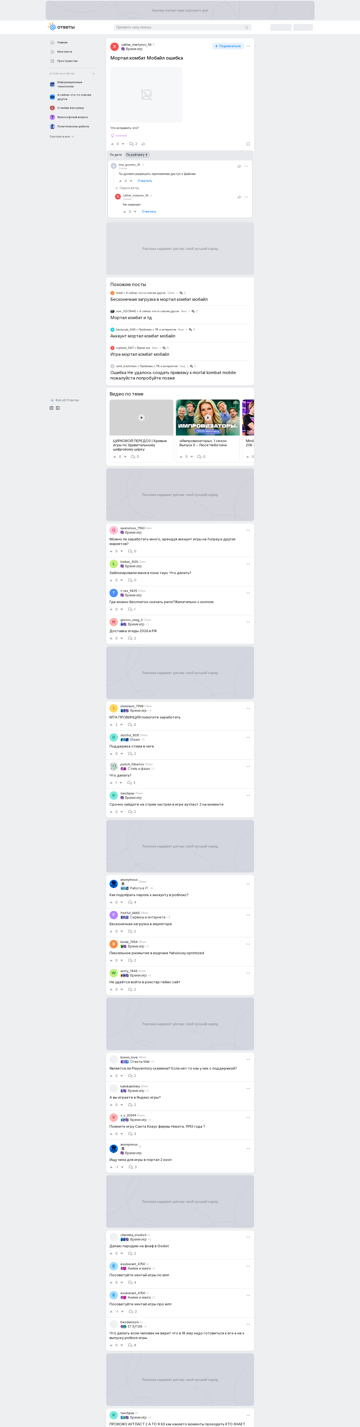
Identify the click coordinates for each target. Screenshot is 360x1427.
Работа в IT (139, 888)
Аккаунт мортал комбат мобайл (142, 336)
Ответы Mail (139, 1062)
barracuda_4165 (126, 329)
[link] (141, 431)
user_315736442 (126, 311)
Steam (135, 740)
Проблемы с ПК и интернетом (157, 329)
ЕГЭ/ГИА (135, 1326)
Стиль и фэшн (139, 769)
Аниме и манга (139, 1268)
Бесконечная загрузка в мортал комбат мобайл (159, 299)
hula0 (119, 292)
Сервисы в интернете (148, 917)
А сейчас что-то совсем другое (146, 292)
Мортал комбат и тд (131, 318)
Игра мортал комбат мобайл (139, 354)
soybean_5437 (125, 347)
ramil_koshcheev (126, 366)
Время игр (134, 49)
